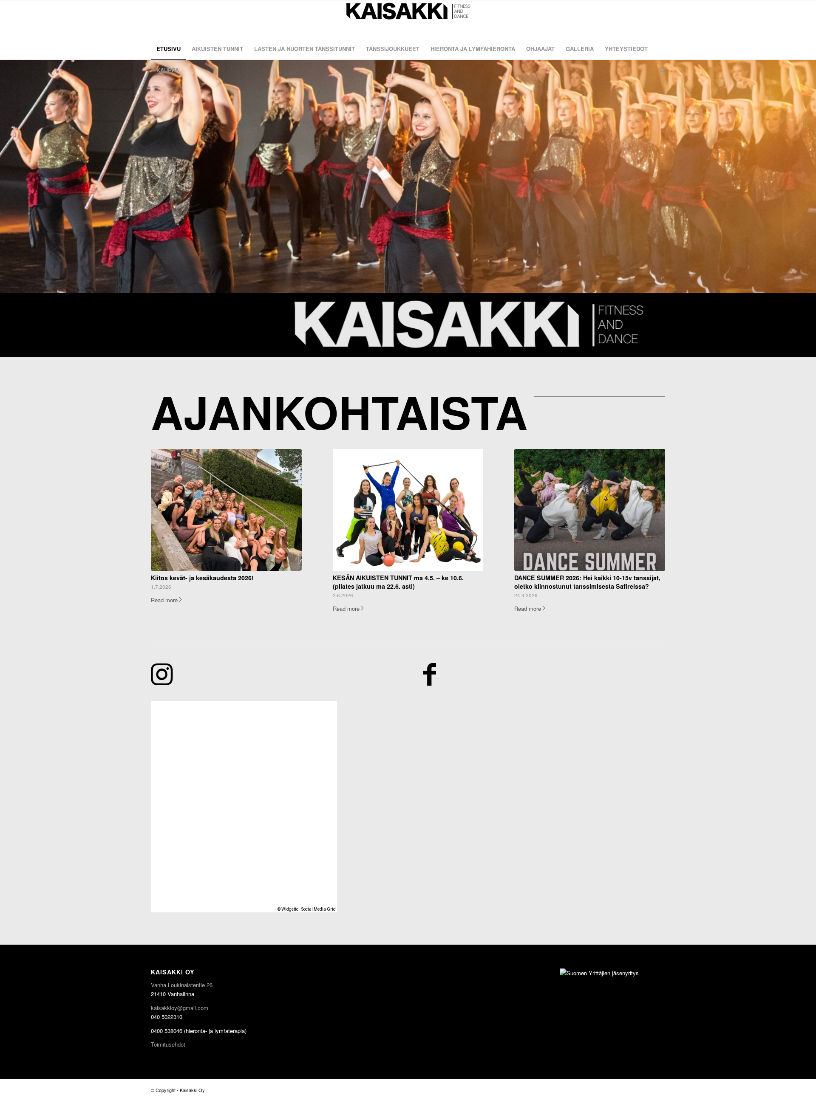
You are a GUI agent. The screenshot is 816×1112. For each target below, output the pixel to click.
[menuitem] (168, 48)
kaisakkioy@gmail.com (179, 1008)
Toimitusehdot (168, 1044)
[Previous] (7, 176)
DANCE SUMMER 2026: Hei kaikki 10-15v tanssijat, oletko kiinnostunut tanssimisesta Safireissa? (587, 581)
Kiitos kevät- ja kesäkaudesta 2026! (202, 577)
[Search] (659, 70)
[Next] (808, 176)
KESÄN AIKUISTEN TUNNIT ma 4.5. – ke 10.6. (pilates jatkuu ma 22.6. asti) (398, 581)
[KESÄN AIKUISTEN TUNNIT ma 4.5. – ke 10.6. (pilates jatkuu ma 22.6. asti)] (408, 510)
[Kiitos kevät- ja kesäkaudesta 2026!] (226, 510)
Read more (164, 600)
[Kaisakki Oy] (408, 19)
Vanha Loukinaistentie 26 (181, 985)
